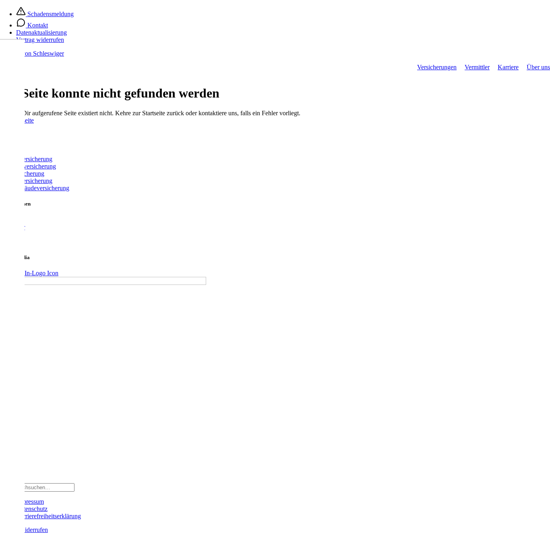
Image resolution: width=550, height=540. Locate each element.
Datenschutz (32, 508)
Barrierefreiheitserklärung (48, 516)
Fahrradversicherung (26, 159)
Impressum (30, 501)
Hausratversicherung (26, 180)
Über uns (538, 67)
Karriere (508, 67)
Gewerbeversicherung (28, 166)
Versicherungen (437, 67)
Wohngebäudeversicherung (34, 188)
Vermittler (477, 67)
